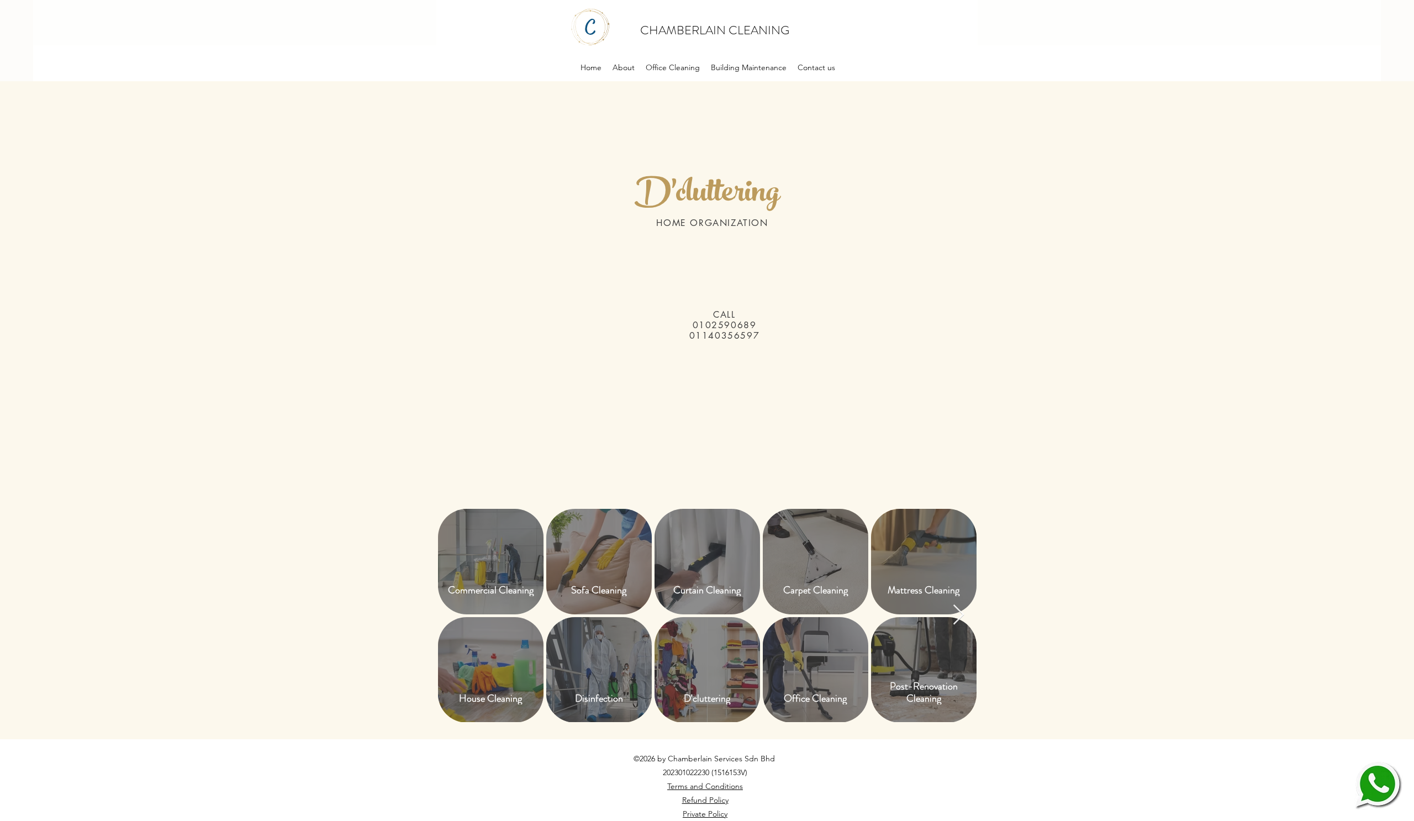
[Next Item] (958, 615)
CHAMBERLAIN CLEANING (716, 30)
